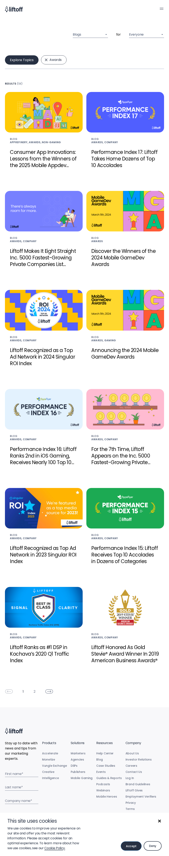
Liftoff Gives (134, 790)
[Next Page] (49, 691)
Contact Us (134, 772)
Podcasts (103, 784)
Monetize (48, 759)
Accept (131, 846)
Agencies (77, 759)
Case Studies (105, 766)
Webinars (103, 790)
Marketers (78, 753)
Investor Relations (139, 759)
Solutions (77, 743)
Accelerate (50, 753)
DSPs (74, 766)
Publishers (78, 772)
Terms (130, 809)
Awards (55, 59)
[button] (159, 821)
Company (133, 743)
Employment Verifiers (141, 796)
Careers (131, 766)
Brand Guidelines (138, 784)
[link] (9, 691)
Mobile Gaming (82, 778)
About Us (132, 753)
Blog (99, 759)
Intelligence (50, 778)
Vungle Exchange (54, 766)
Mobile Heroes (106, 796)
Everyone (136, 34)
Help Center (105, 753)
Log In (130, 778)
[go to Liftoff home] (14, 9)
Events (101, 772)
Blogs (77, 34)
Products (49, 743)
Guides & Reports (109, 778)
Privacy (131, 803)
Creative (48, 772)
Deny (152, 846)
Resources (104, 743)
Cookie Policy (54, 848)
